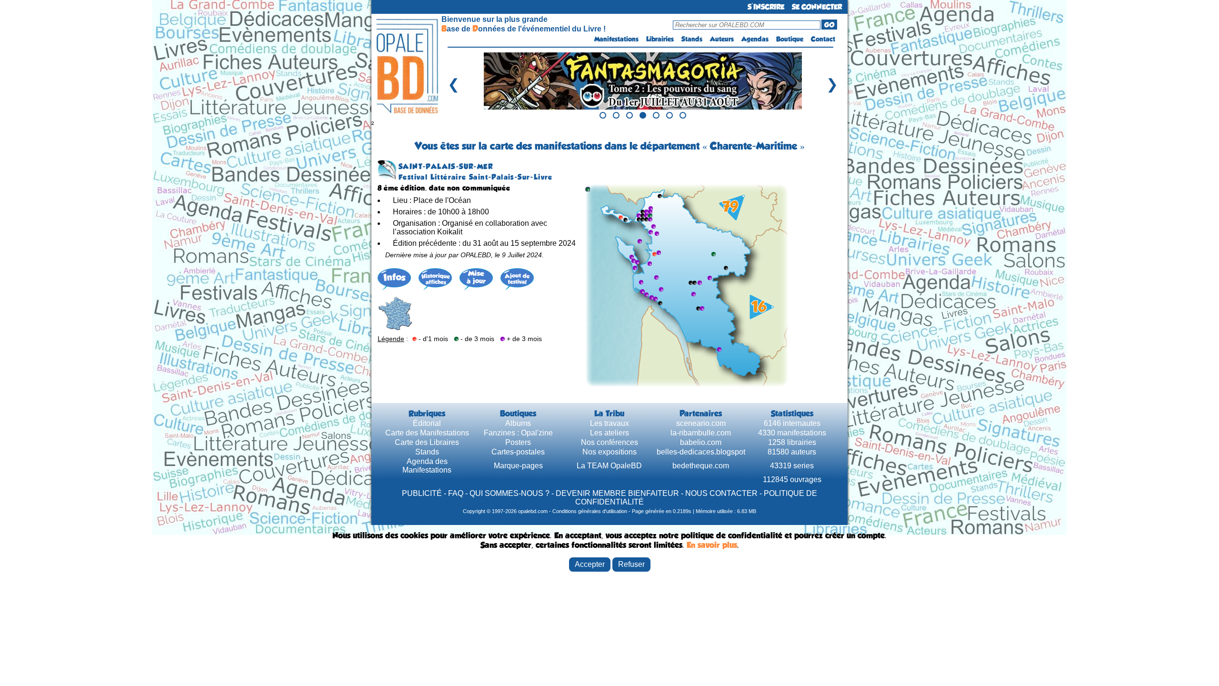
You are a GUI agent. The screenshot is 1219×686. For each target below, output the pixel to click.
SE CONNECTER (817, 7)
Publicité (422, 493)
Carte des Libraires (427, 442)
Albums (518, 423)
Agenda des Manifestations (426, 465)
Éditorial (427, 423)
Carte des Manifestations (427, 433)
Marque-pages (518, 466)
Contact (823, 39)
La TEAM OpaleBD (609, 466)
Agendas (755, 39)
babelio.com (700, 442)
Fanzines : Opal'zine (518, 433)
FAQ (455, 493)
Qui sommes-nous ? (510, 493)
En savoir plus (712, 545)
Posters (518, 442)
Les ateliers (609, 433)
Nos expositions (609, 452)
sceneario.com (701, 423)
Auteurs (722, 39)
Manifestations (616, 39)
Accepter (590, 564)
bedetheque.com (700, 466)
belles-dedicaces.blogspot (701, 452)
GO (829, 25)
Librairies (660, 39)
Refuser (631, 564)
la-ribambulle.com (700, 433)
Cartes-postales (518, 452)
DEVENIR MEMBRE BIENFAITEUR (617, 493)
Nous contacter (721, 493)
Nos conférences (609, 442)
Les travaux (609, 423)
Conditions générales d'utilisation (589, 511)
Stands (691, 39)
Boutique (789, 39)
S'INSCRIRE (766, 7)
